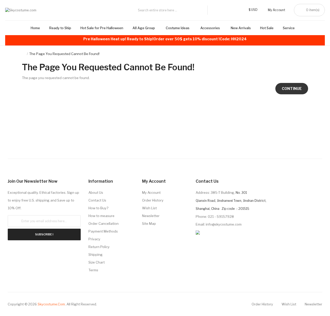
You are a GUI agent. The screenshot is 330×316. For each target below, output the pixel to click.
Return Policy (99, 247)
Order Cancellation (103, 223)
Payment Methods (103, 231)
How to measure (101, 216)
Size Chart (96, 262)
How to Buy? (98, 208)
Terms (93, 270)
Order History (152, 200)
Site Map (149, 223)
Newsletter (151, 216)
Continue (292, 88)
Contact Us (97, 200)
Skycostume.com (51, 304)
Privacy (94, 239)
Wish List (149, 208)
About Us (95, 192)
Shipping (95, 254)
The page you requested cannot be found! (64, 54)
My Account (151, 192)
